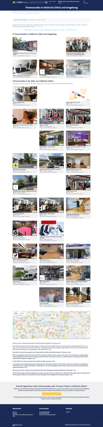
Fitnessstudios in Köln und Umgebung (69, 11)
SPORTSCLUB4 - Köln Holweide (47, 147)
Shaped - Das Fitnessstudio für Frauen (76, 147)
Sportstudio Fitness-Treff (73, 102)
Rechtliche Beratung (44, 413)
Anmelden (86, 3)
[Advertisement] (51, 47)
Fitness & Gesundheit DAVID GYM (74, 303)
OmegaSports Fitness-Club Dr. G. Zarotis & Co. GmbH (24, 54)
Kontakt (68, 412)
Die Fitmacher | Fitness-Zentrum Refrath (50, 169)
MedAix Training (44, 125)
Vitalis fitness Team (71, 191)
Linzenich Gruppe (44, 303)
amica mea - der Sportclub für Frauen (22, 125)
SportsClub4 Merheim (18, 213)
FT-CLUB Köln (43, 75)
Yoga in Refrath (17, 281)
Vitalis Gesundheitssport (72, 125)
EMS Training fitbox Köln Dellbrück (22, 75)
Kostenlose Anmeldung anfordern (51, 394)
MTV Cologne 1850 (44, 281)
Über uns (15, 412)
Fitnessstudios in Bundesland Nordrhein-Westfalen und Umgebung (42, 11)
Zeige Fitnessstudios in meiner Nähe (55, 30)
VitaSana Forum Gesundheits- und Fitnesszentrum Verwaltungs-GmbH (75, 54)
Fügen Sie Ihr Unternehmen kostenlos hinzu (68, 2)
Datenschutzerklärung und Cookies (47, 414)
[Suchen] (46, 2)
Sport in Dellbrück (71, 75)
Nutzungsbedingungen (44, 412)
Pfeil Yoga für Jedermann (19, 169)
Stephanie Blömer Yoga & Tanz (74, 169)
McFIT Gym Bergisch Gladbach (20, 260)
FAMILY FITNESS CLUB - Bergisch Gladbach (77, 281)
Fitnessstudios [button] (52, 1)
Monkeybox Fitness (44, 260)
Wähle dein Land (18, 425)
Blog (14, 416)
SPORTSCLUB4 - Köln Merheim (47, 213)
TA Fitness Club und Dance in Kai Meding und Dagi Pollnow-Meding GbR (77, 214)
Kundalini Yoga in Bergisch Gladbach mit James (25, 191)
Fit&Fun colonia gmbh (18, 102)
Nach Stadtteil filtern (71, 30)
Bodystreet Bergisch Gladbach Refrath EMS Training (51, 237)
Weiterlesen (40, 26)
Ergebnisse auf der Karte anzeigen (35, 30)
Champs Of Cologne (18, 236)
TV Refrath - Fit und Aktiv (72, 260)
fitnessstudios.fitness (18, 11)
